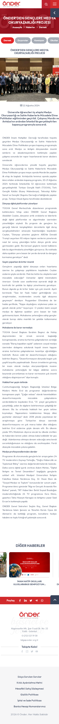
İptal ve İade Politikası (29, 700)
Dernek (43, 27)
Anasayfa (17, 27)
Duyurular (23, 40)
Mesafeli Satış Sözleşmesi (29, 688)
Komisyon (39, 40)
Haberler (30, 27)
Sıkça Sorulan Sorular (30, 676)
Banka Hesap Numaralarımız (29, 706)
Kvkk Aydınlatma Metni (29, 682)
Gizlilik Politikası (29, 694)
